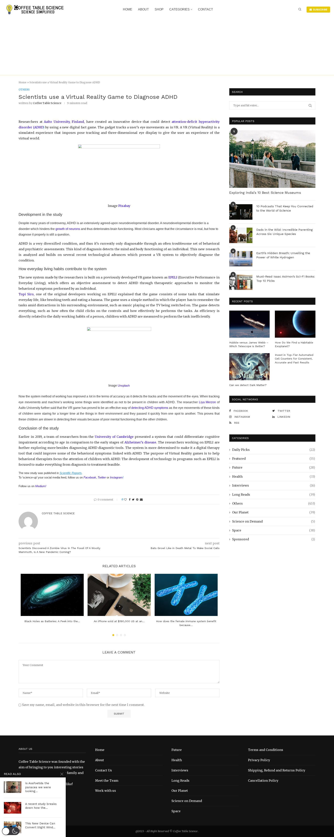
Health (273, 476)
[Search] (300, 9)
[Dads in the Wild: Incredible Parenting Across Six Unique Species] (240, 235)
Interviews (273, 485)
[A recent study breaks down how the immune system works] (12, 808)
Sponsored (273, 539)
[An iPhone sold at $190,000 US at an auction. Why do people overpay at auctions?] (119, 595)
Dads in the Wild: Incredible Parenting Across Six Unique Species (284, 232)
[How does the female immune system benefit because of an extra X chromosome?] (186, 595)
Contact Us (103, 770)
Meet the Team (106, 780)
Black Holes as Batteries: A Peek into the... (52, 621)
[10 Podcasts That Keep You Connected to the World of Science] (240, 212)
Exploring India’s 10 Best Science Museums (265, 192)
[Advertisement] (167, 44)
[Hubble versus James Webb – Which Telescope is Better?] (249, 324)
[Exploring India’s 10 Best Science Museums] (272, 159)
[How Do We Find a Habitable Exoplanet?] (295, 324)
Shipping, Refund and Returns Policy (276, 770)
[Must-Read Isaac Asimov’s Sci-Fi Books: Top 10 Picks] (240, 282)
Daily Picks (273, 450)
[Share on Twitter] (133, 499)
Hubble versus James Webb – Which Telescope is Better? (248, 344)
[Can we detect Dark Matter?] (249, 366)
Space (273, 530)
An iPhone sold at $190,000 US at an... (119, 621)
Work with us (105, 791)
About (143, 9)
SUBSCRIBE (319, 9)
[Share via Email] (141, 499)
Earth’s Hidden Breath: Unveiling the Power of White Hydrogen (283, 255)
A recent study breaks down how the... (41, 806)
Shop (159, 9)
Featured (273, 458)
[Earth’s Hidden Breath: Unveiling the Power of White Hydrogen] (240, 258)
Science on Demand (273, 521)
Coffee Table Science (47, 103)
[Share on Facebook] (129, 499)
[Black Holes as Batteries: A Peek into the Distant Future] (52, 595)
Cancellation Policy (263, 780)
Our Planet (273, 512)
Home (127, 9)
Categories (179, 9)
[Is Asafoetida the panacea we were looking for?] (12, 787)
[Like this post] (125, 499)
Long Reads (273, 494)
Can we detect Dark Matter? (248, 385)
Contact (205, 9)
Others (273, 503)
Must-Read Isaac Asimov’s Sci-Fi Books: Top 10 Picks (285, 279)
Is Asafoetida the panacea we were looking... (38, 787)
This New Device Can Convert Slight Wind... (40, 825)
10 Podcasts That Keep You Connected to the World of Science (284, 208)
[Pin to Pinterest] (137, 499)
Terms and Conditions (265, 750)
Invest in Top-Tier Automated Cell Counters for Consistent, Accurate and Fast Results (294, 358)
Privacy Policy (259, 760)
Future (273, 467)
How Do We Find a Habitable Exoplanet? (294, 344)
